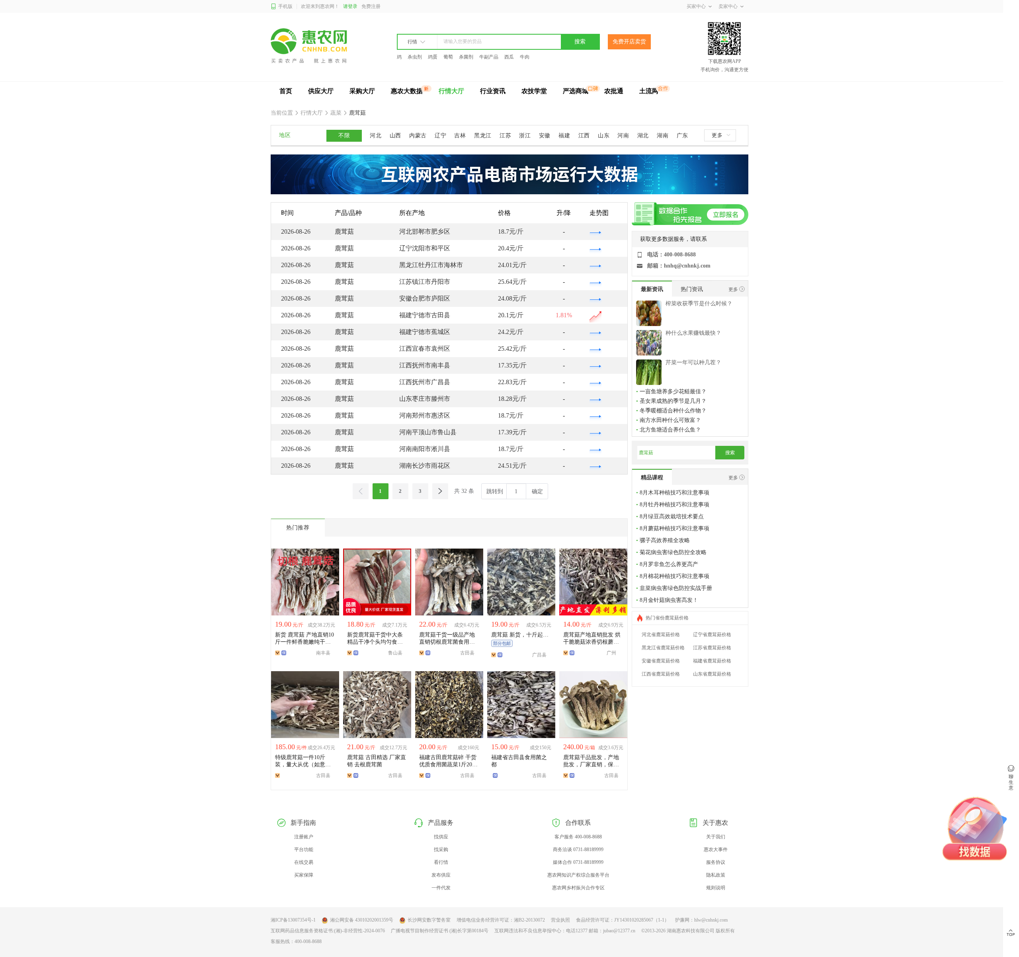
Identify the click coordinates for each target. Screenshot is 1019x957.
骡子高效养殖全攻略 (665, 540)
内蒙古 (418, 136)
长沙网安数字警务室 (429, 920)
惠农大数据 (407, 91)
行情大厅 (451, 91)
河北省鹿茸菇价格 (661, 634)
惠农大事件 (716, 849)
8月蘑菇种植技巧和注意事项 (674, 528)
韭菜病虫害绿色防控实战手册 (676, 588)
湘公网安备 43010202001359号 (361, 920)
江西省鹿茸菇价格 (661, 674)
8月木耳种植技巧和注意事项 (674, 493)
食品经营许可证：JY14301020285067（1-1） (622, 920)
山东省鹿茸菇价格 (712, 674)
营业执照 (560, 920)
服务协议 (715, 862)
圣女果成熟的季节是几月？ (673, 401)
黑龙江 (483, 136)
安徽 (544, 136)
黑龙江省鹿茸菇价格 (663, 647)
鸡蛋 (432, 57)
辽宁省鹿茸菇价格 (712, 634)
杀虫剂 (415, 57)
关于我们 (715, 837)
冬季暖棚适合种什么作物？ (673, 411)
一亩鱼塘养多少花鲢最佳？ (673, 392)
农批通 (613, 91)
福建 (564, 136)
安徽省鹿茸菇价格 (661, 661)
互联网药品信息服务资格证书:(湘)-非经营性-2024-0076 (328, 931)
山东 (603, 136)
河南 (623, 136)
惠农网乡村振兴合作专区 (578, 888)
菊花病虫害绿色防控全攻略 (673, 552)
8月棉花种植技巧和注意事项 (674, 576)
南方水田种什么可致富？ (670, 420)
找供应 (441, 837)
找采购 (441, 849)
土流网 (648, 91)
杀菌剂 (466, 57)
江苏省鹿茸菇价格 (712, 647)
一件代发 (441, 888)
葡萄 (448, 57)
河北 (375, 136)
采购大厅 (362, 91)
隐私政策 (715, 875)
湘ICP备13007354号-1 (293, 920)
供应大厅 (321, 91)
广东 (682, 136)
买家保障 (303, 875)
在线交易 (303, 862)
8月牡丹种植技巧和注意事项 (674, 505)
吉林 (460, 136)
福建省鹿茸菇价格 (712, 661)
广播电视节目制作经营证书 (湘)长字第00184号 (439, 931)
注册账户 (303, 837)
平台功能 (303, 849)
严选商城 (575, 91)
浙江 (525, 136)
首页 (285, 91)
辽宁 (440, 136)
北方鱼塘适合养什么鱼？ (670, 430)
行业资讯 (493, 91)
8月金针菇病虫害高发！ (669, 600)
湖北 (643, 136)
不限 (344, 136)
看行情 (441, 862)
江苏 (505, 136)
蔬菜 (336, 113)
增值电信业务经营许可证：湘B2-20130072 (501, 920)
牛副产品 (488, 57)
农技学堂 (534, 91)
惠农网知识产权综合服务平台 (578, 875)
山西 (395, 136)
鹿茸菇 (356, 113)
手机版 (285, 6)
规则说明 (715, 888)
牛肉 (524, 57)
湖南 (662, 136)
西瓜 (509, 57)
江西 (584, 136)
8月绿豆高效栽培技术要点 (672, 517)
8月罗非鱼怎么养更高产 (669, 564)
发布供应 (441, 875)
